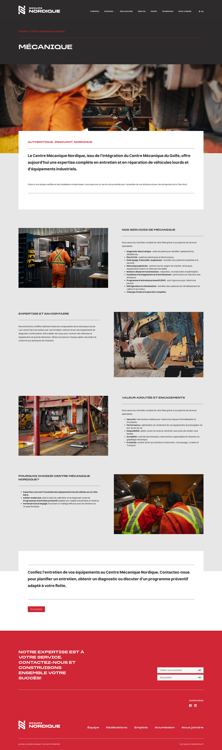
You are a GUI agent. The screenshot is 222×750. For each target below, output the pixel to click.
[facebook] (190, 705)
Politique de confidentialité (191, 744)
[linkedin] (195, 705)
